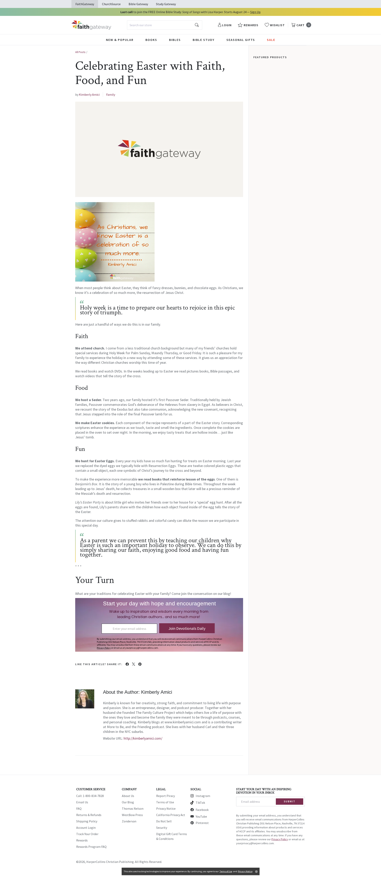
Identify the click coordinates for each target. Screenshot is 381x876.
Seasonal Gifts (240, 40)
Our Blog (128, 802)
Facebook (202, 810)
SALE (271, 40)
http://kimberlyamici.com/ (143, 738)
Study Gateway (166, 4)
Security (161, 828)
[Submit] (197, 25)
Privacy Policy (279, 839)
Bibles (175, 40)
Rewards (82, 840)
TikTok (200, 803)
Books (151, 40)
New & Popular (120, 40)
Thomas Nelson (132, 808)
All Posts (80, 52)
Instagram (203, 796)
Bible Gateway (138, 4)
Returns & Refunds (88, 815)
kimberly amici (89, 94)
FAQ (79, 808)
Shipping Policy (86, 821)
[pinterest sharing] (139, 664)
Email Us (82, 802)
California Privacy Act (170, 815)
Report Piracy (165, 796)
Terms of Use (165, 802)
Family (110, 94)
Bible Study (204, 40)
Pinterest (202, 823)
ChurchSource (111, 4)
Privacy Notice (166, 808)
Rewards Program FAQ (91, 847)
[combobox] (164, 25)
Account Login (86, 828)
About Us (128, 796)
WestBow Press (132, 815)
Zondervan (129, 821)
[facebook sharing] (127, 664)
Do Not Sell (164, 821)
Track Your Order (87, 834)
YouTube (201, 816)
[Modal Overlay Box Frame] (159, 625)
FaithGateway (84, 4)
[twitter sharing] (133, 664)
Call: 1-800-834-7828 (90, 796)
